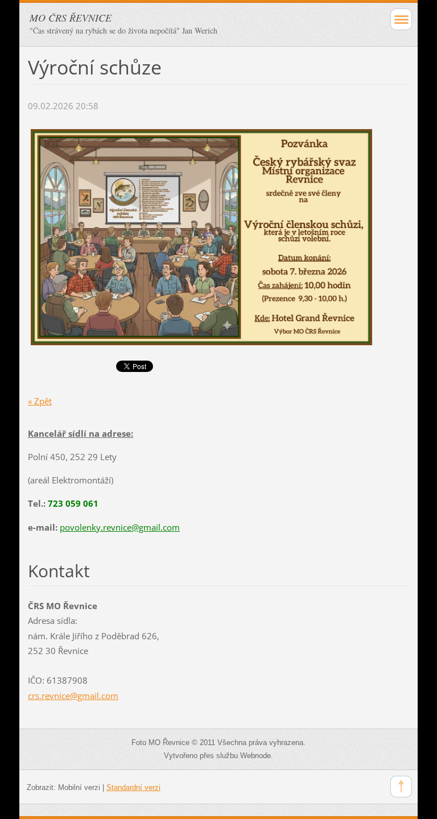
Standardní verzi (133, 787)
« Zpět (40, 401)
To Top (401, 786)
